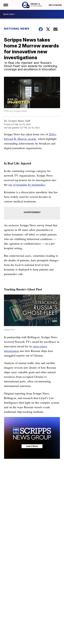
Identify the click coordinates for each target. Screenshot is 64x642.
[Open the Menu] (5, 5)
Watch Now (54, 5)
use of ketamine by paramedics (26, 185)
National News (16, 28)
